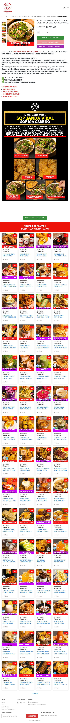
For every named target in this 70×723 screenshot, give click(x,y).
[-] (18, 702)
